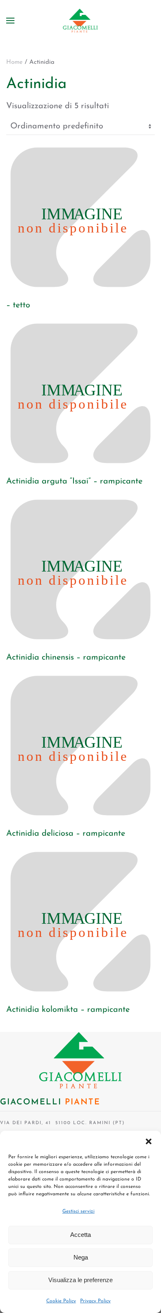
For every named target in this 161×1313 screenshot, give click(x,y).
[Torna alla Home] (80, 20)
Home (14, 62)
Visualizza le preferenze (80, 1279)
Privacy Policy (95, 1301)
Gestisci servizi (78, 1211)
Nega (80, 1257)
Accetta (80, 1234)
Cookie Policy (61, 1301)
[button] (148, 1141)
